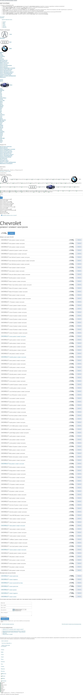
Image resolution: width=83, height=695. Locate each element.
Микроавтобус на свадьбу (8, 634)
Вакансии (3, 668)
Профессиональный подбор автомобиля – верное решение (14, 632)
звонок (7, 19)
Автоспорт (5, 633)
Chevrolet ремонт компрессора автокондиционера (71, 624)
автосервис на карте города (5, 171)
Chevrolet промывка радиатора (8, 624)
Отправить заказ (5, 618)
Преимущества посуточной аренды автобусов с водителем (14, 631)
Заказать (11, 233)
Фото (2, 664)
